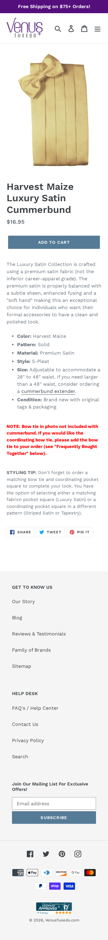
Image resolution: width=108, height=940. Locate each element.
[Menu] (97, 28)
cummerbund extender (48, 391)
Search (20, 756)
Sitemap (21, 666)
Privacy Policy (28, 740)
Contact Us (25, 724)
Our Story (23, 601)
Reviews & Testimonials (39, 634)
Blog (17, 617)
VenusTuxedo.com (62, 920)
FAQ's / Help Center (35, 708)
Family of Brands (31, 650)
